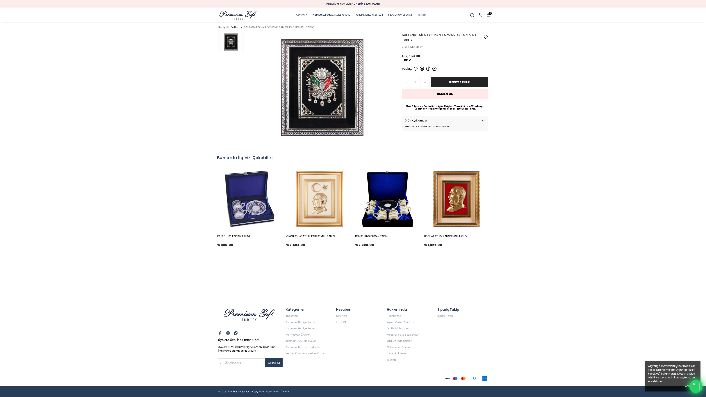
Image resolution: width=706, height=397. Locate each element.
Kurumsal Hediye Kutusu (301, 322)
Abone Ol (274, 363)
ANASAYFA (301, 14)
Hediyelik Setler (228, 27)
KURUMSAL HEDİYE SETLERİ (369, 14)
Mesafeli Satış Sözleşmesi (403, 335)
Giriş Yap (341, 316)
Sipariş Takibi (445, 316)
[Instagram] (228, 333)
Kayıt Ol (341, 322)
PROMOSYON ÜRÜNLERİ (400, 14)
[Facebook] (220, 333)
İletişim (391, 360)
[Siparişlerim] (480, 15)
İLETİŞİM (422, 14)
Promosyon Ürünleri (298, 335)
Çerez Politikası (396, 353)
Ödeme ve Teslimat (400, 347)
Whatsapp (477, 106)
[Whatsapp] (236, 333)
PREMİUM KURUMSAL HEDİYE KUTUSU (331, 14)
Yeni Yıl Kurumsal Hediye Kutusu (306, 353)
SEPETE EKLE (459, 82)
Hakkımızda (394, 316)
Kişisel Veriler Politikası (400, 322)
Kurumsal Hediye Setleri (300, 328)
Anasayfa (292, 316)
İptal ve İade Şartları (399, 341)
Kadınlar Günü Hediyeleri (301, 341)
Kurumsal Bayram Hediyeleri (303, 347)
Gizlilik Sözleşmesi (398, 328)
